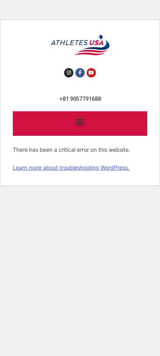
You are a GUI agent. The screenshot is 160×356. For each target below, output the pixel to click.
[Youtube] (91, 72)
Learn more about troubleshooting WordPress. (71, 167)
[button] (80, 121)
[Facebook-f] (80, 72)
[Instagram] (68, 72)
